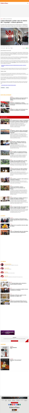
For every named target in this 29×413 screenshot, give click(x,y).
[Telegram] (6, 48)
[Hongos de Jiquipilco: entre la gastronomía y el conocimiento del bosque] (5, 190)
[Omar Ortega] (2, 272)
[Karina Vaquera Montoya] (2, 264)
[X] (3, 48)
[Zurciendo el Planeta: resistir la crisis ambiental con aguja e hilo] (5, 296)
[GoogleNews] (16, 404)
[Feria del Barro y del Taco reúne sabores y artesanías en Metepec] (5, 181)
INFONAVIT (2, 87)
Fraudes (7, 87)
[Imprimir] (11, 48)
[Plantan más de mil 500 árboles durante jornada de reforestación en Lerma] (5, 162)
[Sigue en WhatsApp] (26, 48)
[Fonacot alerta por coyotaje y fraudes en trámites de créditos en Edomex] (5, 200)
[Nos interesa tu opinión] (14, 398)
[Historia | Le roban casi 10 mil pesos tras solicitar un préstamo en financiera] (5, 110)
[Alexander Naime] (2, 268)
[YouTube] (12, 404)
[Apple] (18, 404)
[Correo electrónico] (8, 48)
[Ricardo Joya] (2, 276)
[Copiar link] (10, 48)
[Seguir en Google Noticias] (27, 48)
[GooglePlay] (20, 404)
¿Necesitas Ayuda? (14, 402)
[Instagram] (14, 404)
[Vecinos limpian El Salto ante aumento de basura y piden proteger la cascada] (5, 210)
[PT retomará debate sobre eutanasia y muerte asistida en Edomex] (5, 284)
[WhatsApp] (4, 48)
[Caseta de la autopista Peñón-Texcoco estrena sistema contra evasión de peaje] (5, 302)
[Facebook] (1, 48)
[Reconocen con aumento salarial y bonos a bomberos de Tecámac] (5, 290)
